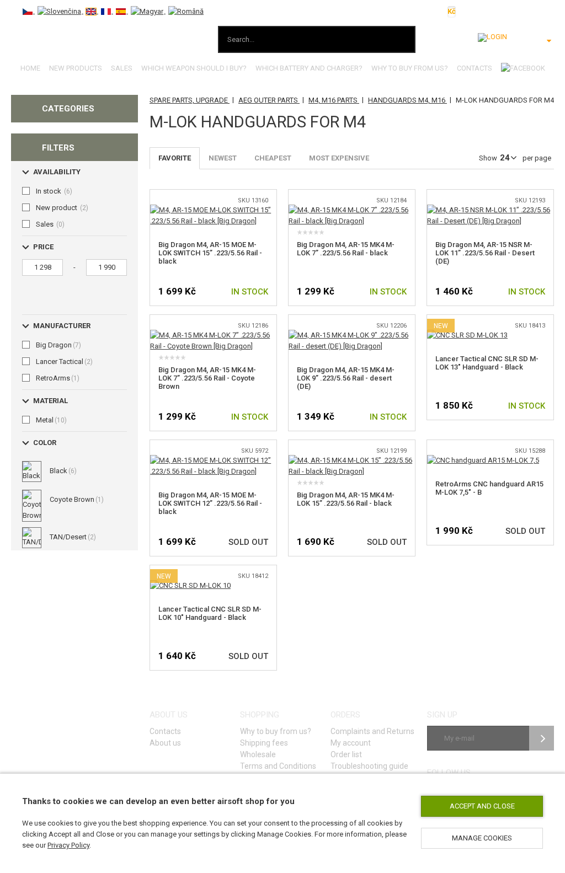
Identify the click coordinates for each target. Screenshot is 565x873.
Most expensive (339, 158)
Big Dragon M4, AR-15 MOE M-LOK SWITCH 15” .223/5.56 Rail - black (210, 252)
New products (75, 68)
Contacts (474, 68)
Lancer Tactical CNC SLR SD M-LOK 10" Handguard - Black (210, 613)
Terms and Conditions (278, 766)
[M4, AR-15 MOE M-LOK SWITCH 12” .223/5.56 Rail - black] (213, 460)
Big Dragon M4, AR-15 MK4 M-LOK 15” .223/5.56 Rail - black (346, 499)
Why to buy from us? (409, 68)
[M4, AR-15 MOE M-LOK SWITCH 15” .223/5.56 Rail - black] (213, 210)
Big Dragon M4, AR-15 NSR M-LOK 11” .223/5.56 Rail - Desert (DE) (485, 252)
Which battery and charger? (309, 68)
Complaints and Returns (372, 731)
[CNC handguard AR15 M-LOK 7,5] (483, 460)
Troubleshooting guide (369, 766)
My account (351, 742)
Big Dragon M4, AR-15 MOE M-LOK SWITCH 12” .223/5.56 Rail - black (210, 503)
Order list (346, 754)
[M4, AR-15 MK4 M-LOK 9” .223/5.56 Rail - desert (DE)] (352, 335)
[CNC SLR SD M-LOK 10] (190, 585)
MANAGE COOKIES (482, 838)
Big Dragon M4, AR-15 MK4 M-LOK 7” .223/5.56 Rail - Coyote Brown (207, 378)
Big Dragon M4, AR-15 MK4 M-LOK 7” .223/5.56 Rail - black (346, 248)
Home (30, 68)
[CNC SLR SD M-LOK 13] (467, 335)
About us (165, 742)
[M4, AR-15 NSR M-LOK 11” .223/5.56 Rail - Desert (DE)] (490, 210)
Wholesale (258, 754)
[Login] (492, 37)
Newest (223, 158)
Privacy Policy (68, 845)
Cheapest (272, 158)
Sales (121, 68)
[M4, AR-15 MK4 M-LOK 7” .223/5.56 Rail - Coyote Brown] (213, 335)
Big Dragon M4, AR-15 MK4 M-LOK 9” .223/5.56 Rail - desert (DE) (346, 378)
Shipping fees (264, 742)
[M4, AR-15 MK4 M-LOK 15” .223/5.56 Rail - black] (352, 460)
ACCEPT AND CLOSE (482, 806)
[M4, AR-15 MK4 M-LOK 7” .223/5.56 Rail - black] (352, 210)
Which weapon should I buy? (194, 68)
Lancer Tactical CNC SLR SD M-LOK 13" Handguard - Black (487, 363)
